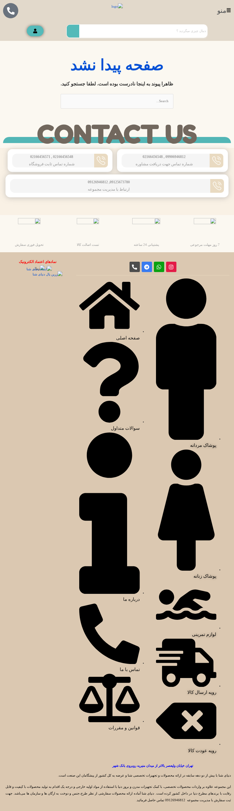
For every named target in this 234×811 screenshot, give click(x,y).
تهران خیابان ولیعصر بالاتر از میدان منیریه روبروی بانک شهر (152, 765)
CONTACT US (117, 134)
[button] (223, 10)
